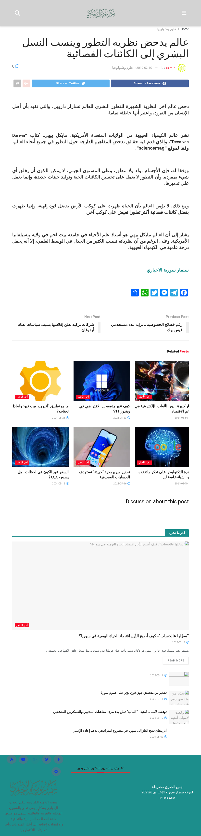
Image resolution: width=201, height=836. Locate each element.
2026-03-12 (157, 718)
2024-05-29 (120, 417)
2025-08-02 (157, 736)
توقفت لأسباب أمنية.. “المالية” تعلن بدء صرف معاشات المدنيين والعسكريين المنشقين (110, 712)
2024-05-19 (181, 483)
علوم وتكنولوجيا (166, 29)
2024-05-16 (120, 483)
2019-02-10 (144, 68)
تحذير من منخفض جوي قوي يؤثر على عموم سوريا (134, 693)
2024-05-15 (59, 483)
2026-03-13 (179, 642)
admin (171, 68)
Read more (176, 660)
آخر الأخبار (144, 396)
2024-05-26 (59, 417)
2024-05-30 (181, 417)
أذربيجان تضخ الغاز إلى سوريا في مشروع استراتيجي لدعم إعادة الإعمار (120, 730)
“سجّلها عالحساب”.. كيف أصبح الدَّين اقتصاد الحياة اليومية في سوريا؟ (134, 636)
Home (185, 29)
